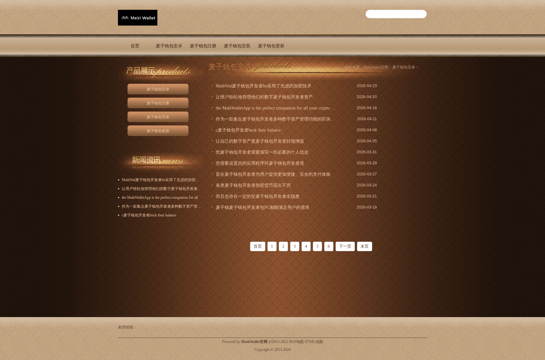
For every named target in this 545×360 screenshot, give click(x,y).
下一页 (345, 246)
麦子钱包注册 (203, 46)
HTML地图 (314, 341)
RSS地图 (296, 341)
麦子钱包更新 (271, 46)
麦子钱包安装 (237, 46)
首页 (135, 46)
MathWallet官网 (376, 67)
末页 (364, 246)
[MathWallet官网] (137, 22)
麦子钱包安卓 (169, 46)
